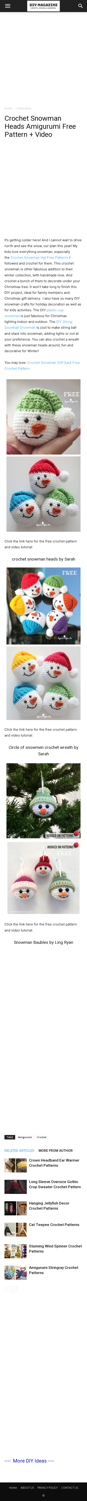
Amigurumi (25, 1137)
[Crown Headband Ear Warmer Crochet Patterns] (15, 1165)
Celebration (24, 108)
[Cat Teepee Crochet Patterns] (15, 1230)
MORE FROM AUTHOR (56, 1151)
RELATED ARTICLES (19, 1151)
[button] (7, 6)
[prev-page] (7, 1289)
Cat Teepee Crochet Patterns (54, 1224)
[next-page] (14, 1289)
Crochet (41, 1137)
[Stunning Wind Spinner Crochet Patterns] (15, 1251)
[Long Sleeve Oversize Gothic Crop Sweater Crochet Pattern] (15, 1187)
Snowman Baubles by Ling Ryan (43, 942)
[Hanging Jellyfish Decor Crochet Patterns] (15, 1208)
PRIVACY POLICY (47, 1488)
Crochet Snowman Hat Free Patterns (39, 257)
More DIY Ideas (30, 1461)
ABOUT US (27, 1488)
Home (8, 108)
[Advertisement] (43, 58)
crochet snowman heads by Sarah (43, 559)
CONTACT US (69, 1488)
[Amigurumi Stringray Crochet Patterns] (15, 1273)
